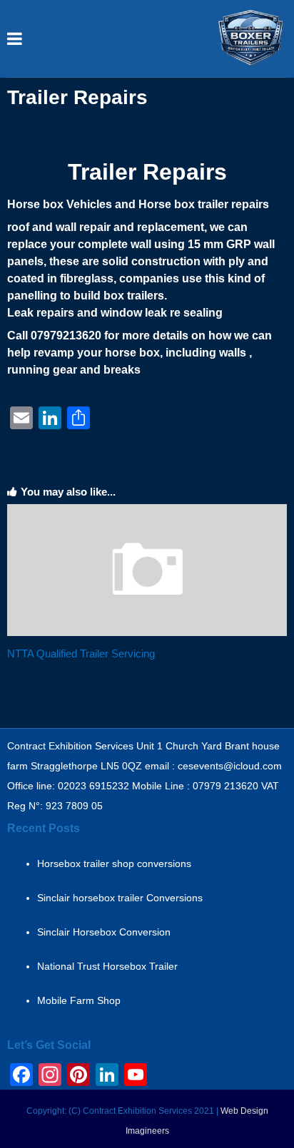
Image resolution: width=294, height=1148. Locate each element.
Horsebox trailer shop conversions (114, 863)
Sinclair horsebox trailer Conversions (120, 897)
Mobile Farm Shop (79, 1000)
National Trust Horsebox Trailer (107, 966)
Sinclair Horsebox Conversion (104, 932)
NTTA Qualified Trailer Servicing (81, 653)
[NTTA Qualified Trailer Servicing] (147, 632)
